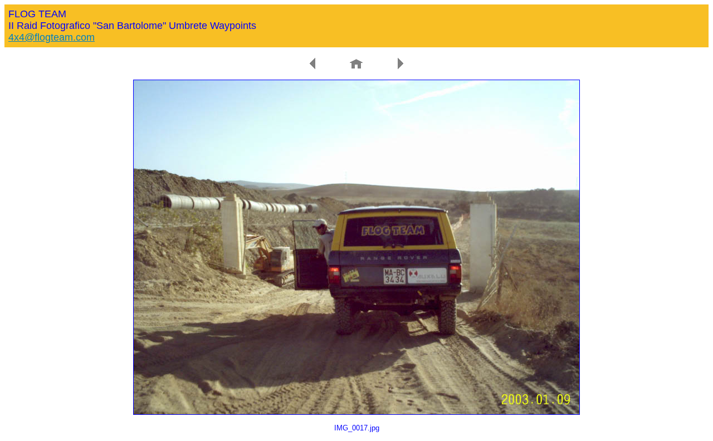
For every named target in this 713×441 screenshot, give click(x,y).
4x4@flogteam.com (51, 37)
